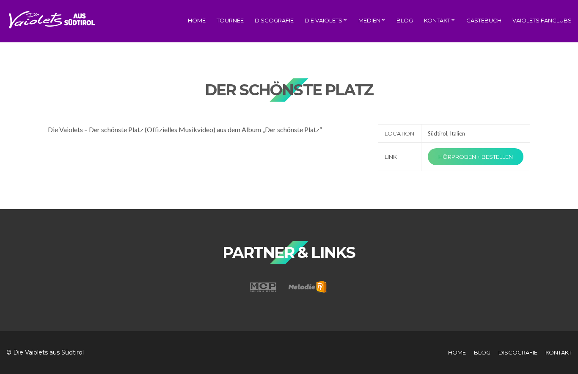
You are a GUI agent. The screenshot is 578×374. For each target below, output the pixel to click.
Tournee (230, 20)
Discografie (274, 20)
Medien (369, 20)
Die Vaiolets (323, 20)
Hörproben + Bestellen (475, 156)
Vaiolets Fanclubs (542, 20)
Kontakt (437, 20)
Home (197, 20)
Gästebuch (483, 20)
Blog (404, 20)
